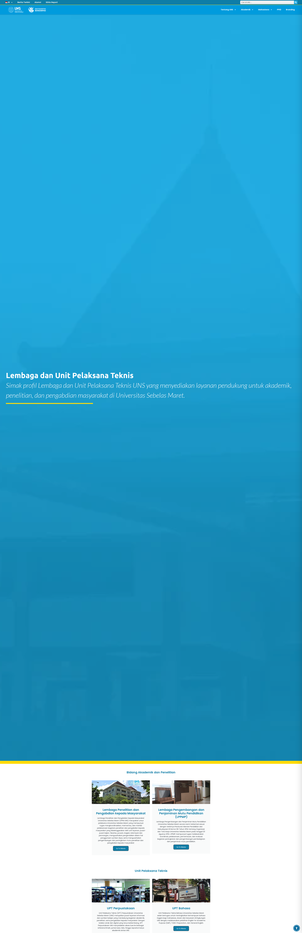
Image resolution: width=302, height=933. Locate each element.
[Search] (296, 2)
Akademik (245, 9)
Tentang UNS (227, 9)
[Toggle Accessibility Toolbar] (297, 928)
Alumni (38, 2)
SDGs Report (52, 2)
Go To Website (121, 848)
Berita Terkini (23, 2)
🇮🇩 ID (7, 2)
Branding (290, 9)
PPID (279, 9)
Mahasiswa (263, 9)
